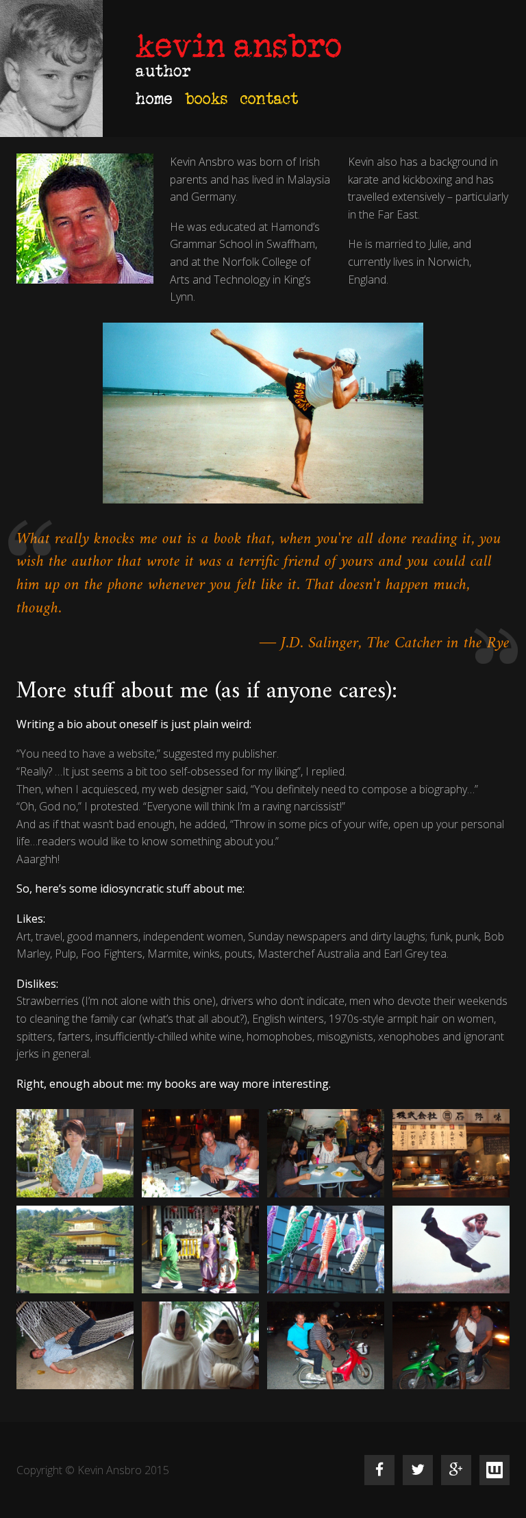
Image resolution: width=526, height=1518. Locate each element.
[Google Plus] (456, 1470)
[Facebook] (379, 1470)
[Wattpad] (494, 1470)
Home (154, 98)
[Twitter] (418, 1470)
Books (206, 98)
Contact (269, 98)
